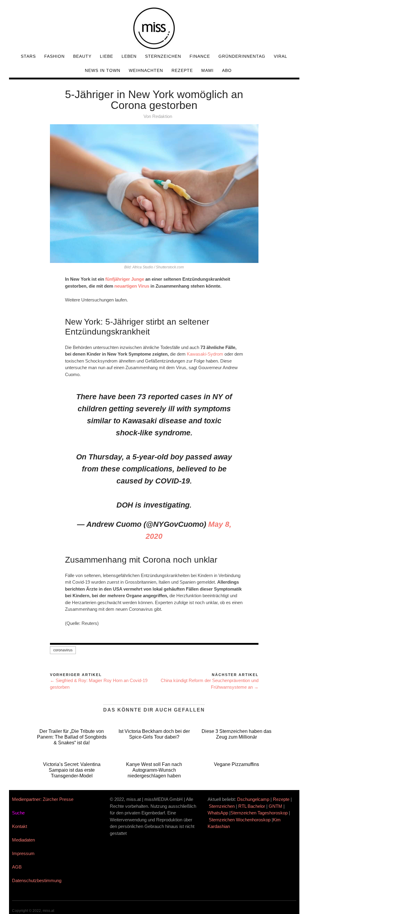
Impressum (23, 853)
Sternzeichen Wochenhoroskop (239, 819)
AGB (17, 866)
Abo (227, 70)
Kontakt (19, 826)
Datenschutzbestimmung (36, 880)
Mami (207, 70)
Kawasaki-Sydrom (205, 354)
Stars (28, 56)
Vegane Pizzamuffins (236, 764)
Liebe (106, 56)
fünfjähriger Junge (124, 279)
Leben (129, 56)
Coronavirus (63, 650)
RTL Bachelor (251, 806)
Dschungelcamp (253, 799)
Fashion (54, 56)
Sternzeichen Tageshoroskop (259, 812)
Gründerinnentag (241, 56)
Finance (200, 56)
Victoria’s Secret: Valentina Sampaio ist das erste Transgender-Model (71, 770)
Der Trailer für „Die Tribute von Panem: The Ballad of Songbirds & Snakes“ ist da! (72, 737)
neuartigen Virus (131, 286)
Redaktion (162, 116)
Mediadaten (23, 839)
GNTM (275, 806)
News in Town (102, 70)
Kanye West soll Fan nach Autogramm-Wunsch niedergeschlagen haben (154, 770)
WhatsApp (218, 812)
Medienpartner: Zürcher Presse (42, 799)
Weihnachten (146, 70)
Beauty (82, 56)
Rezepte (182, 70)
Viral (280, 56)
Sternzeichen (163, 56)
